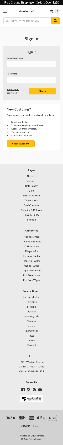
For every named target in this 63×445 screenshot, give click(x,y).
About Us (32, 176)
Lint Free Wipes (31, 280)
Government (31, 200)
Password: (12, 73)
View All (31, 345)
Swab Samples (31, 205)
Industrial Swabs (31, 260)
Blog (31, 190)
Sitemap (31, 219)
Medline (31, 306)
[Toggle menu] (4, 11)
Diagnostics (31, 251)
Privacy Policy (31, 214)
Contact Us (31, 181)
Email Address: (15, 57)
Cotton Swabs (31, 246)
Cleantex (31, 321)
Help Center (31, 185)
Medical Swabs (31, 265)
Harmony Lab (31, 316)
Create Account (20, 143)
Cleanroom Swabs (31, 241)
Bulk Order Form (31, 195)
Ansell (31, 340)
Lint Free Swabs (31, 275)
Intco (31, 335)
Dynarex (31, 311)
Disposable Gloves (31, 270)
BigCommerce (37, 435)
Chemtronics (31, 330)
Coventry (31, 325)
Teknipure (31, 301)
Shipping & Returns (31, 210)
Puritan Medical (31, 297)
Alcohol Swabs (31, 236)
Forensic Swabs (31, 256)
